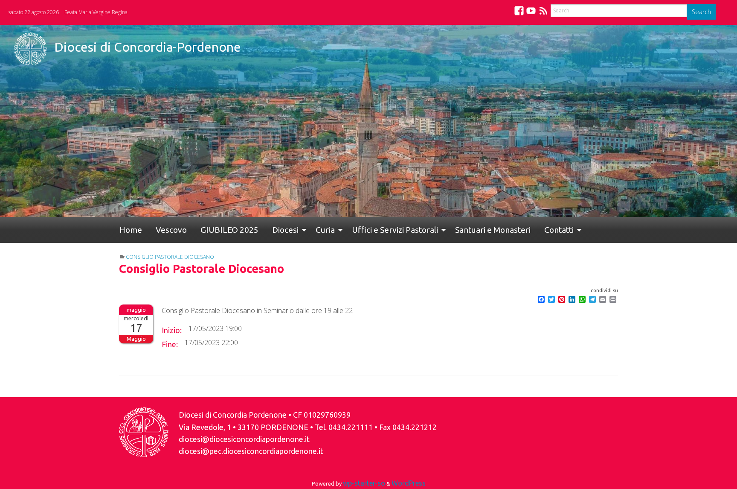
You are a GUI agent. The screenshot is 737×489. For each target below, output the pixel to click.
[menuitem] (127, 230)
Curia (298, 229)
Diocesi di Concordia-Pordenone (147, 47)
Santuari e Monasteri (458, 229)
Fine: (170, 344)
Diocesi (261, 229)
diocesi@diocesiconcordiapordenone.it (244, 439)
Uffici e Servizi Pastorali (364, 229)
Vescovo (161, 229)
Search (701, 12)
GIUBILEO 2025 (212, 229)
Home (127, 229)
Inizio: (172, 330)
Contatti (518, 229)
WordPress (409, 483)
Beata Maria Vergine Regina (96, 12)
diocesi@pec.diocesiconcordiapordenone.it (251, 451)
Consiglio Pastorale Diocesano (170, 257)
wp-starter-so (364, 483)
